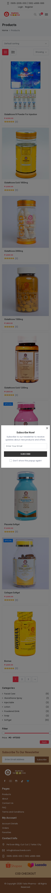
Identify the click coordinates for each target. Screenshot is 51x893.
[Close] (47, 428)
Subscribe (25, 454)
